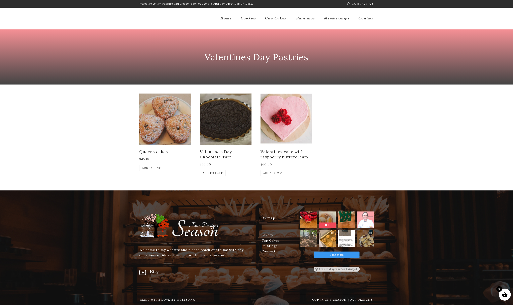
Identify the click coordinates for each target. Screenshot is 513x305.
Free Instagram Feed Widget (338, 269)
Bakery (267, 235)
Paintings (305, 18)
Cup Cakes (275, 18)
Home (226, 18)
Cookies (248, 18)
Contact (366, 18)
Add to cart (152, 168)
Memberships (336, 18)
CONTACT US (363, 3)
